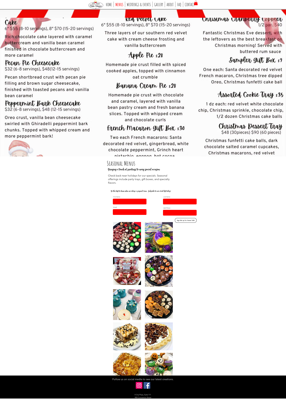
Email (115, 207)
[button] (196, 3)
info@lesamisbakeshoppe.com (150, 403)
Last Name (166, 197)
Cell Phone (166, 208)
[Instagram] (139, 385)
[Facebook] (147, 385)
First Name (116, 197)
